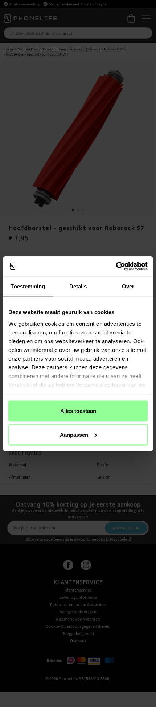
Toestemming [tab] (28, 286)
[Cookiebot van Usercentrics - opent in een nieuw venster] (116, 266)
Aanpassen (74, 434)
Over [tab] (128, 286)
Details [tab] (78, 286)
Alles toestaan (78, 411)
